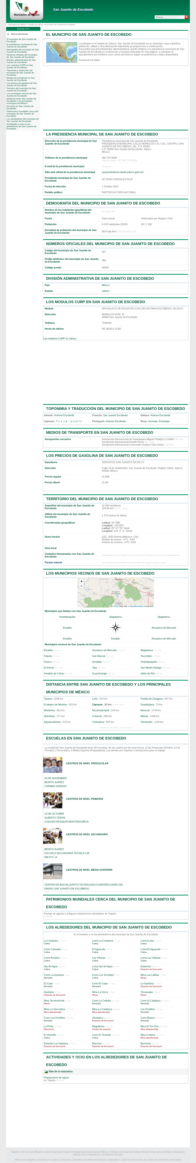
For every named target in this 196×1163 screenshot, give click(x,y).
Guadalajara (147, 704)
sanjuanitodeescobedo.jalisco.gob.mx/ (122, 172)
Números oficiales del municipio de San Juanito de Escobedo (110, 244)
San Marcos (98, 656)
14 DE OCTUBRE (54, 813)
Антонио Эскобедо (159, 421)
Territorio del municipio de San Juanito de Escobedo (102, 499)
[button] (81, 581)
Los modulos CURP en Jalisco (60, 338)
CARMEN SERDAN (55, 786)
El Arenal (49, 667)
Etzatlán (67, 627)
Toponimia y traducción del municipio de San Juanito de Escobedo (115, 409)
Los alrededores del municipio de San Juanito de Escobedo (109, 927)
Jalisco (105, 291)
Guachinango (99, 673)
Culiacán (97, 716)
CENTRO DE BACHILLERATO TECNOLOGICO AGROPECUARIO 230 (83, 884)
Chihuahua (98, 722)
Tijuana (48, 698)
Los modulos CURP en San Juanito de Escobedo (95, 302)
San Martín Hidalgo (151, 667)
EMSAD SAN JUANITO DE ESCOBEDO (66, 888)
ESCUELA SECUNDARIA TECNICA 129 (66, 853)
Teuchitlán (146, 656)
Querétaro (49, 716)
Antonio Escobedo (64, 415)
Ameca (48, 662)
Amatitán (97, 662)
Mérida (144, 716)
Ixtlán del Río (148, 673)
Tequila (48, 656)
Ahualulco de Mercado (164, 627)
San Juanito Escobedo (115, 415)
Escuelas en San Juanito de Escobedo (86, 738)
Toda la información (19, 34)
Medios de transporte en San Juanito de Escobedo (99, 432)
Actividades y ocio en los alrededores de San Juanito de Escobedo (21, 126)
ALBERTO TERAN (54, 817)
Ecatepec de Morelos (55, 704)
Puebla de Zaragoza (152, 698)
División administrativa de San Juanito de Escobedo (100, 278)
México (106, 285)
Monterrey (49, 710)
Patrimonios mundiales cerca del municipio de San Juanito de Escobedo (22, 113)
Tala (94, 667)
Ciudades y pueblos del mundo (89, 1159)
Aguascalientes (52, 722)
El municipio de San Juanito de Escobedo (89, 34)
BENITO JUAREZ (54, 782)
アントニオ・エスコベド (68, 421)
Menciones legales (25, 1159)
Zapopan (97, 704)
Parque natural (53, 562)
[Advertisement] (115, 97)
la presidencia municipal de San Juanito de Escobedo (102, 134)
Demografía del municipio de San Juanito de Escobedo (103, 203)
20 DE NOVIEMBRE (55, 778)
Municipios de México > (18, 25)
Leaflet (115, 606)
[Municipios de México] (26, 16)
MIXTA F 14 (50, 857)
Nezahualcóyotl (100, 710)
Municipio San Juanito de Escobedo (60, 25)
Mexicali (145, 710)
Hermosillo (146, 722)
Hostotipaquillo (67, 617)
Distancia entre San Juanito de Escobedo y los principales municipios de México (21, 101)
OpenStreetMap (136, 606)
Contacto (65, 1159)
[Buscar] (186, 17)
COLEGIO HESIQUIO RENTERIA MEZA (66, 821)
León (95, 698)
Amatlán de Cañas (54, 673)
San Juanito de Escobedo (73, 9)
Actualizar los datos (89, 60)
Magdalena (115, 617)
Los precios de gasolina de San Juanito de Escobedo (102, 455)
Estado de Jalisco (35, 25)
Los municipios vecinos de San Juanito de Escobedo (100, 573)
